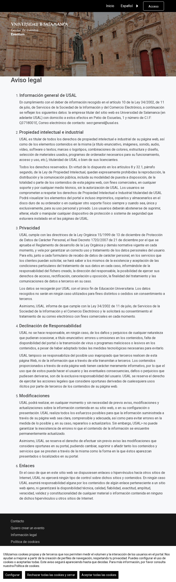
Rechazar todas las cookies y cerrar (51, 575)
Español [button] (127, 6)
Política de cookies (25, 542)
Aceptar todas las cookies (99, 575)
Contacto (17, 521)
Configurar (12, 575)
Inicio (110, 6)
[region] (88, 564)
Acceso (154, 6)
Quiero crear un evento (27, 528)
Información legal (24, 535)
